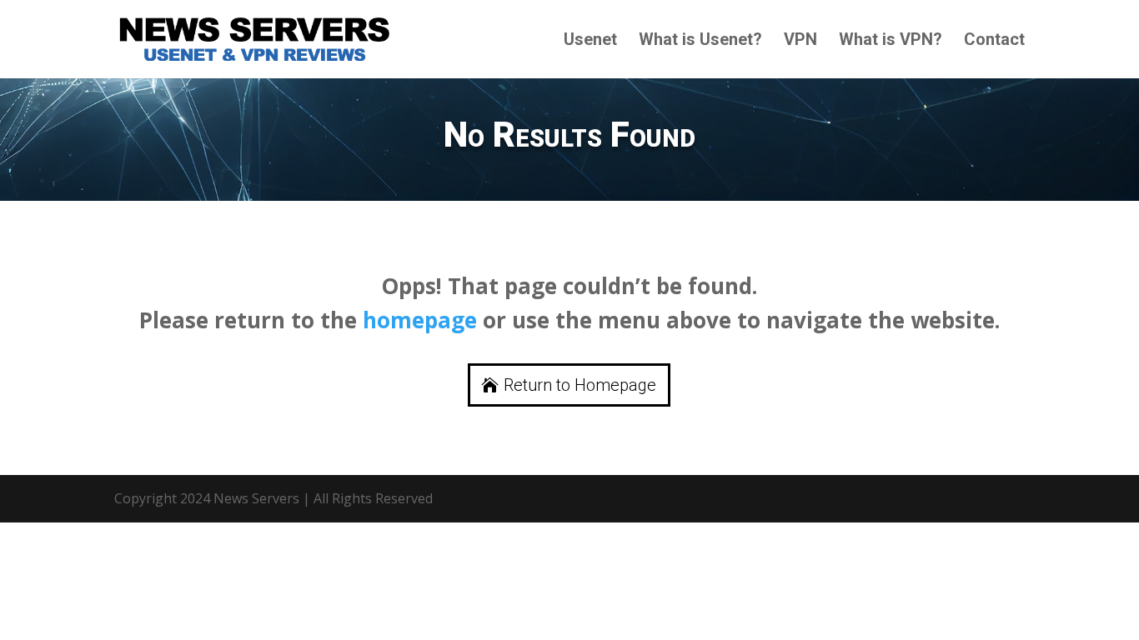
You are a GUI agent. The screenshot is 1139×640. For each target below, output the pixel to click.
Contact (994, 41)
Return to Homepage (580, 385)
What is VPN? (890, 41)
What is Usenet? (700, 41)
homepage (420, 320)
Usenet (590, 41)
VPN (800, 41)
